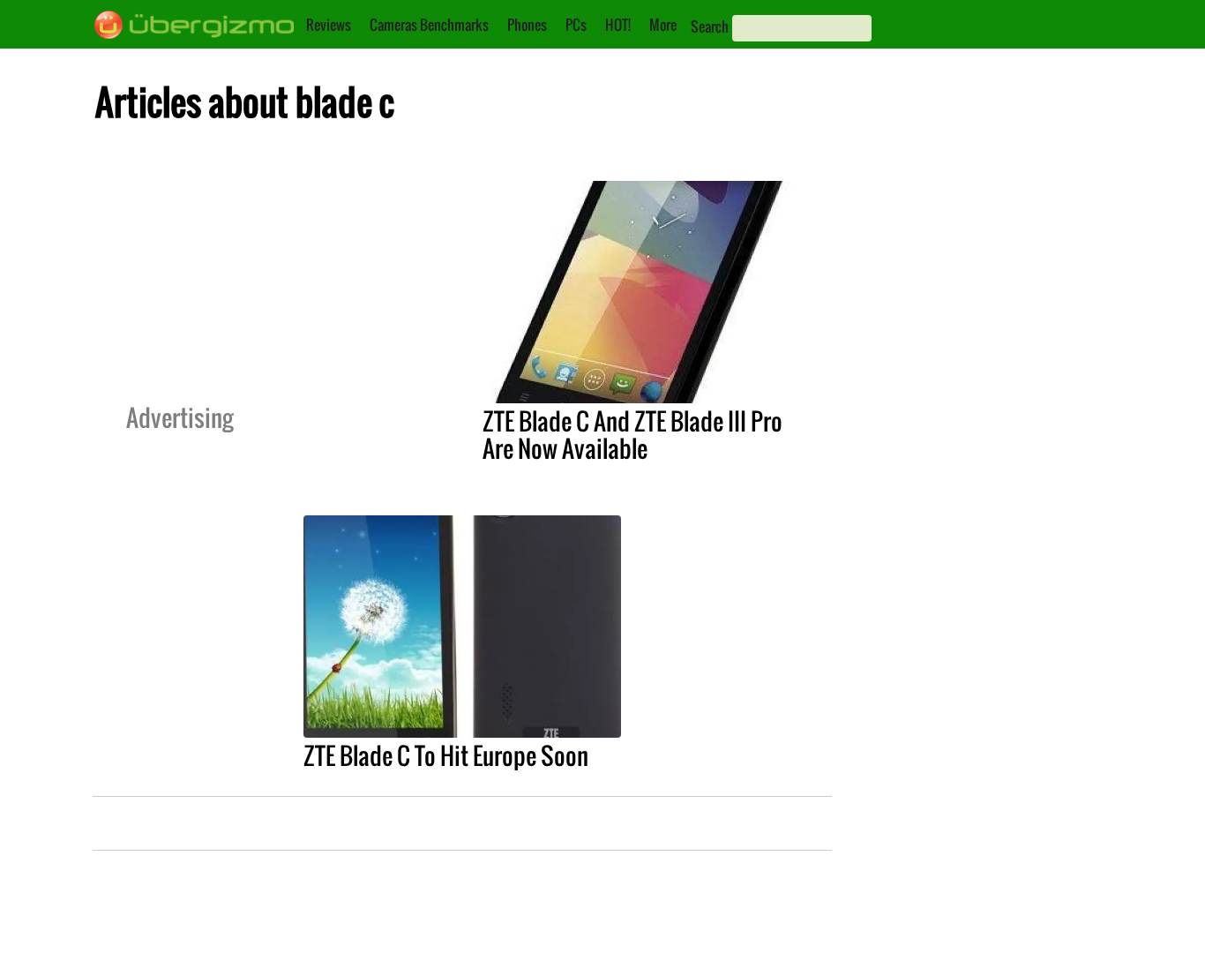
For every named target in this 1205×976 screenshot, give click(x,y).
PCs (576, 24)
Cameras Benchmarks (429, 24)
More (663, 24)
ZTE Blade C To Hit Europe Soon (445, 755)
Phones (527, 24)
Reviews (328, 24)
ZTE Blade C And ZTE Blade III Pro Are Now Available (632, 434)
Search (710, 26)
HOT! (618, 24)
